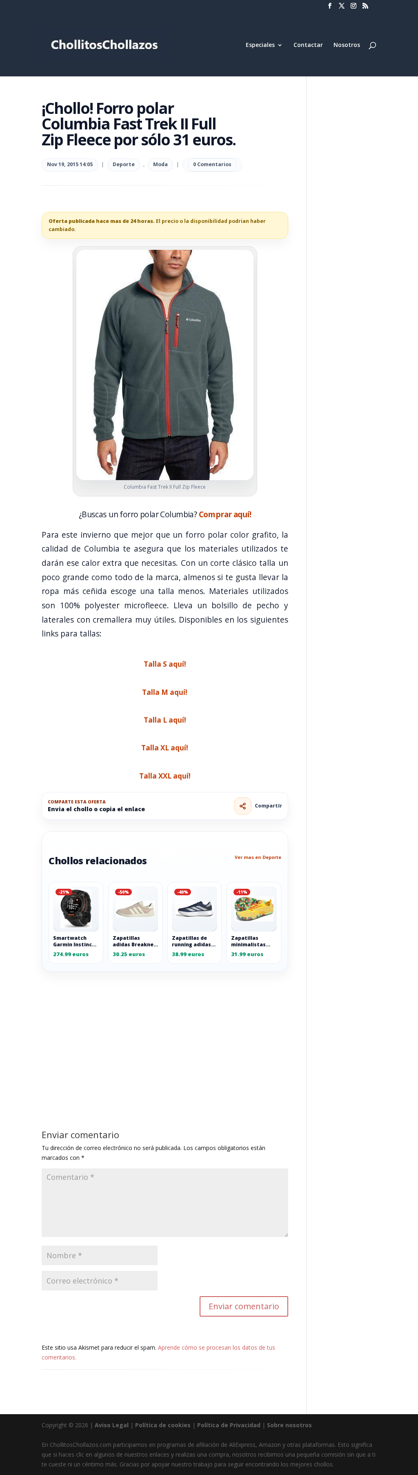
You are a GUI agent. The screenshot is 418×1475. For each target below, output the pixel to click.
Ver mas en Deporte (258, 857)
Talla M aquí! (164, 692)
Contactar (308, 45)
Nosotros (347, 45)
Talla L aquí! (165, 720)
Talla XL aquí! (164, 747)
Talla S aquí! (165, 664)
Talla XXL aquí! (165, 776)
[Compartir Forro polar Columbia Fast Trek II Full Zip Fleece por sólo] (242, 805)
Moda (160, 164)
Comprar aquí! (225, 514)
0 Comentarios (212, 164)
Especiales (260, 45)
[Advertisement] (165, 1032)
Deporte (124, 164)
